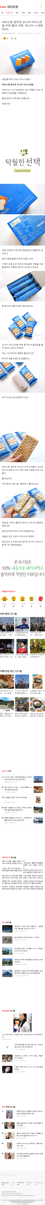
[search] (41, 6)
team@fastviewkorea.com (30, 1192)
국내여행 (7, 802)
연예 (23, 13)
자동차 (6, 822)
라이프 (36, 13)
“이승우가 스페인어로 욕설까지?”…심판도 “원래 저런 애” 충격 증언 (37, 656)
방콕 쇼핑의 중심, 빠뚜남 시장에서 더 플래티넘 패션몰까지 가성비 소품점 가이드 (22, 715)
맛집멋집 (7, 792)
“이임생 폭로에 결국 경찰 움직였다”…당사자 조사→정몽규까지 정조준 (22, 634)
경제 (29, 13)
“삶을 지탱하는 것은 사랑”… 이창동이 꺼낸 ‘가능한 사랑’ (6, 634)
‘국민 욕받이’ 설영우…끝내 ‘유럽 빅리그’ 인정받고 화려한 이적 (21, 656)
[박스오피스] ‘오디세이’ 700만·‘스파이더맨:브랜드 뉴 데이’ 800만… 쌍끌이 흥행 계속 (7, 656)
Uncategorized (18, 972)
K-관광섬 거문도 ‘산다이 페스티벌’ (37, 692)
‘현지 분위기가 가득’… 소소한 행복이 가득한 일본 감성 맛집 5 (6, 692)
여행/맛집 (9, 13)
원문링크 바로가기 (9, 591)
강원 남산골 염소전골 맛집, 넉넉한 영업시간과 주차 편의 (37, 715)
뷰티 (17, 13)
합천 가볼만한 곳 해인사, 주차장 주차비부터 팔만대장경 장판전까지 (7, 715)
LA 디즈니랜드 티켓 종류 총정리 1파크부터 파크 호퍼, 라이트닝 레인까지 (22, 692)
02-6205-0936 (7, 1192)
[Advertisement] (22, 123)
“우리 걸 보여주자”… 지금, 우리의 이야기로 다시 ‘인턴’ (37, 634)
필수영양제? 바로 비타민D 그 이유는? (27, 934)
